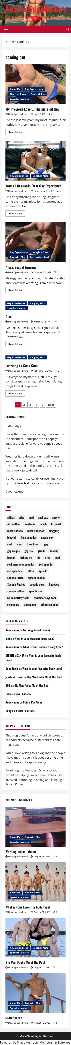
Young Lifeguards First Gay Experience (33, 186)
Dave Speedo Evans (18, 114)
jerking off (26, 557)
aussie (56, 517)
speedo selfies (15, 591)
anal (31, 517)
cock (10, 544)
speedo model (36, 578)
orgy (47, 557)
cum (19, 544)
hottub (11, 557)
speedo (43, 571)
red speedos (14, 571)
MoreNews (26, 1036)
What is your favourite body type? (34, 638)
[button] (6, 29)
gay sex (28, 551)
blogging (54, 531)
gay (46, 544)
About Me (15, 89)
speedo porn (37, 584)
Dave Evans (33, 544)
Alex (8, 316)
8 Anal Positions (32, 702)
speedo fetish (15, 578)
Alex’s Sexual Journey (20, 267)
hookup (54, 551)
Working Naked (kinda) (36, 630)
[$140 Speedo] (35, 993)
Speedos (54, 584)
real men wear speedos (21, 564)
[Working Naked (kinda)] (35, 827)
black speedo (15, 531)
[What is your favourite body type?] (35, 882)
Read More (16, 132)
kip (38, 557)
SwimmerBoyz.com (18, 598)
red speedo (45, 564)
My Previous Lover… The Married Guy (32, 109)
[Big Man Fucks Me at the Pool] (35, 937)
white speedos (49, 604)
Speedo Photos (16, 584)
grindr (41, 551)
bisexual (56, 524)
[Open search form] (67, 29)
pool (57, 557)
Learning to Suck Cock (21, 365)
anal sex (43, 517)
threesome (30, 604)
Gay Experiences (34, 89)
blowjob (11, 537)
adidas (11, 517)
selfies (30, 571)
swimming (13, 604)
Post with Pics (38, 94)
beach (43, 524)
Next (51, 404)
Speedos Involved (19, 98)
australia (30, 524)
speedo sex (35, 591)
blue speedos (29, 537)
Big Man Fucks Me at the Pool (44, 677)
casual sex (47, 537)
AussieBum (13, 524)
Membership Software (55, 1042)
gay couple (13, 551)
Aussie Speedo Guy (35, 9)
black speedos (35, 531)
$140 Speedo (23, 694)
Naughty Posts (18, 94)
